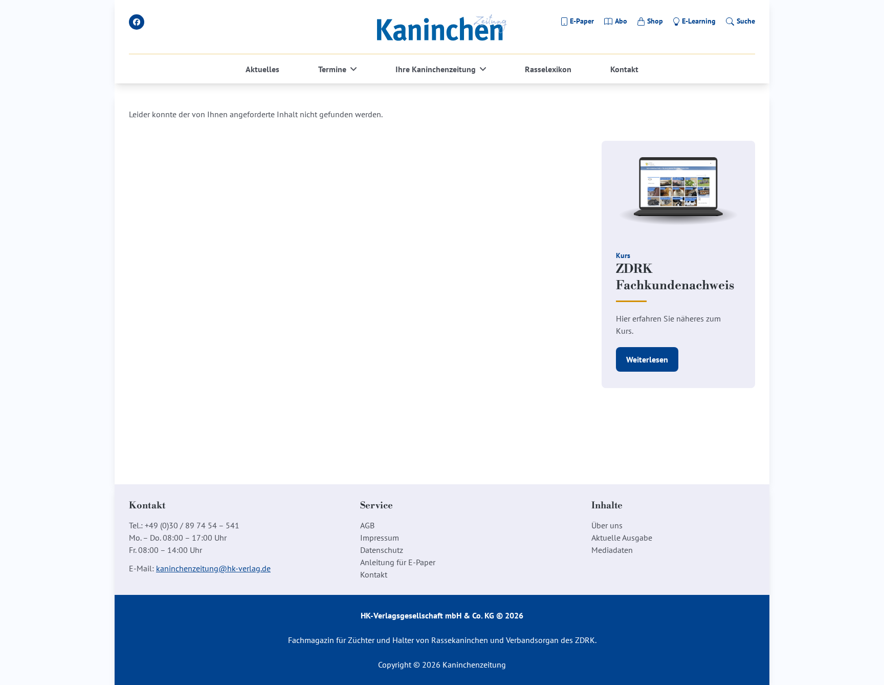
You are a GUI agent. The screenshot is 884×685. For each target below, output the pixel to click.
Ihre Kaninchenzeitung (435, 69)
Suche (746, 21)
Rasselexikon (548, 69)
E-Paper (582, 21)
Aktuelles (262, 69)
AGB (367, 525)
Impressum (379, 537)
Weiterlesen (647, 359)
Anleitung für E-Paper (397, 562)
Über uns (607, 525)
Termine (332, 69)
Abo (621, 21)
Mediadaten (612, 550)
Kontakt (624, 69)
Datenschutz (381, 550)
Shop (655, 21)
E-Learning (699, 21)
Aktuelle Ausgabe (621, 537)
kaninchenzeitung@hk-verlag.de (213, 568)
